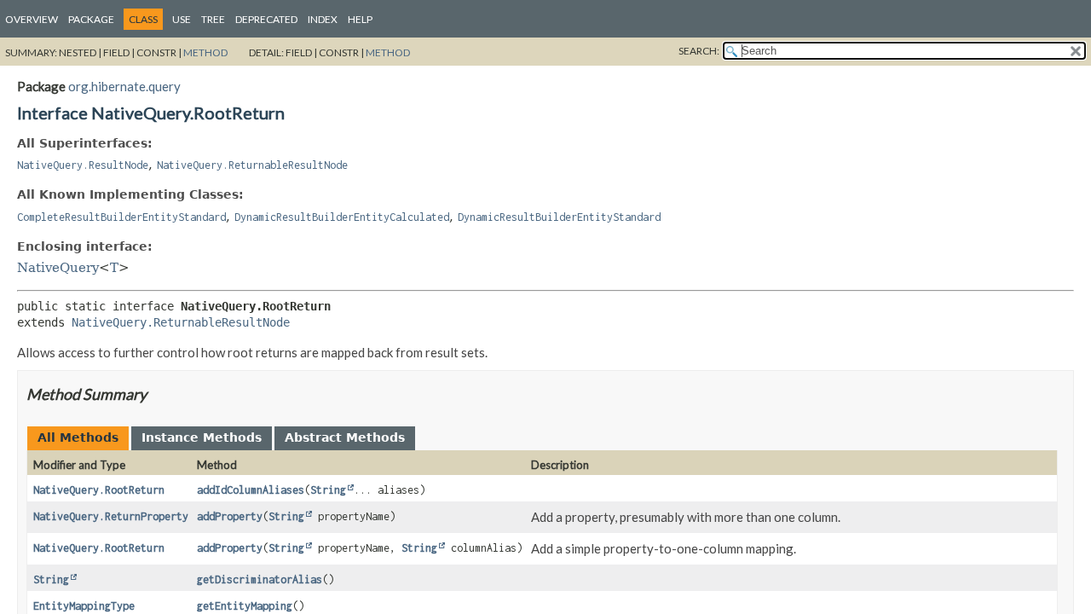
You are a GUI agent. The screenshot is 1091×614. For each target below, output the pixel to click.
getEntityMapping (244, 606)
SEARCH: (698, 50)
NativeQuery (58, 267)
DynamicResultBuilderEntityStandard (559, 217)
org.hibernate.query (124, 86)
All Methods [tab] (78, 437)
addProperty (230, 516)
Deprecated (266, 19)
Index (323, 19)
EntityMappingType (84, 606)
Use (181, 19)
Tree (213, 19)
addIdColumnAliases (250, 490)
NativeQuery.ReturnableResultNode (252, 165)
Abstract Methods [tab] (345, 437)
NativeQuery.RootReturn (99, 490)
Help (360, 19)
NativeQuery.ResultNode (82, 165)
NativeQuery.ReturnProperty (110, 516)
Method (205, 52)
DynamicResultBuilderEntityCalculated (341, 217)
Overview (31, 19)
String (328, 490)
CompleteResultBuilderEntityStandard (121, 217)
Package (91, 19)
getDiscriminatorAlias (259, 579)
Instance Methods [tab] (201, 437)
